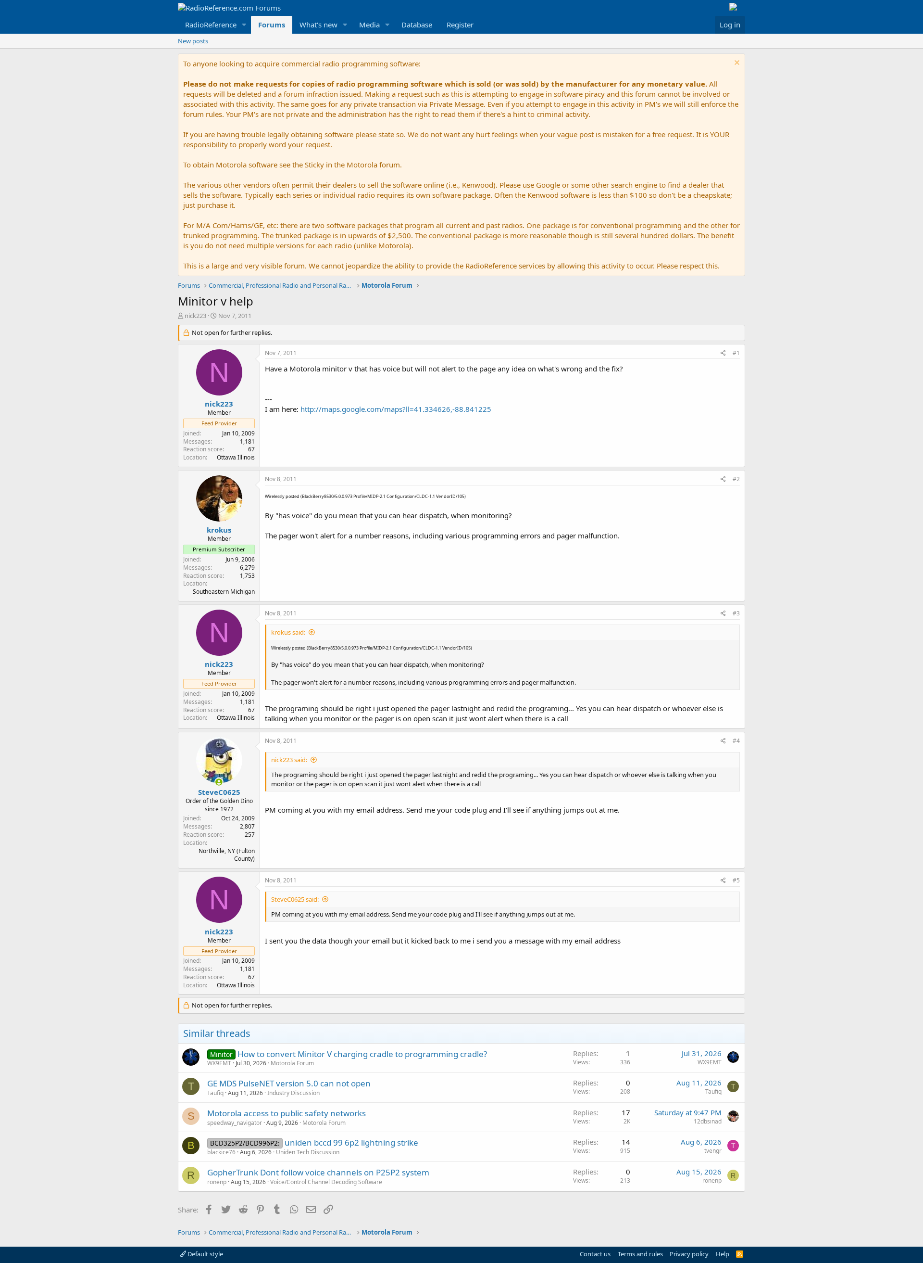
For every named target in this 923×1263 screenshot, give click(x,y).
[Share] (723, 353)
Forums (271, 24)
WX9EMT (219, 1063)
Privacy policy (689, 1254)
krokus (219, 530)
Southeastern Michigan (224, 591)
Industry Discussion (293, 1093)
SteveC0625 (219, 792)
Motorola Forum (292, 1063)
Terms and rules (640, 1254)
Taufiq (215, 1093)
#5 (736, 880)
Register (460, 24)
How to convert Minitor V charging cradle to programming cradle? (362, 1053)
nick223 (195, 315)
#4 (736, 741)
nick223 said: (289, 759)
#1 (736, 353)
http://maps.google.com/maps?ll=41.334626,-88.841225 (395, 409)
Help (722, 1254)
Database (416, 24)
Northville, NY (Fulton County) (227, 855)
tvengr (713, 1151)
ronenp (216, 1182)
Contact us (595, 1254)
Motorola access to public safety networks (286, 1113)
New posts (193, 41)
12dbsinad (708, 1121)
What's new (318, 24)
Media (369, 24)
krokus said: (288, 632)
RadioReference (211, 24)
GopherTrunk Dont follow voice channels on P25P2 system (318, 1172)
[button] (244, 25)
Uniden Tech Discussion (307, 1152)
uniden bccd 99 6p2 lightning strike (351, 1142)
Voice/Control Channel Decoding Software (326, 1182)
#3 (736, 613)
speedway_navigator (234, 1123)
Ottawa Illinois (236, 457)
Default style (204, 1254)
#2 (736, 479)
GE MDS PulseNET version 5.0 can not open (289, 1083)
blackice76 (221, 1152)
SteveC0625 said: (295, 899)
